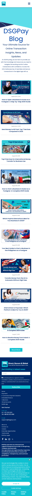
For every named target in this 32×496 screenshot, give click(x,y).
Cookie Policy (4, 493)
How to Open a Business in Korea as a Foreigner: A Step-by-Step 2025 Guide (16, 101)
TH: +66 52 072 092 (8, 414)
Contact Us (5, 427)
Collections (5, 400)
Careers (4, 429)
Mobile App (5, 404)
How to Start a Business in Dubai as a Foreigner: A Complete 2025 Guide (16, 190)
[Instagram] (9, 439)
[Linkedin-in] (6, 439)
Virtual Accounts (6, 402)
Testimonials (5, 433)
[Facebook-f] (3, 439)
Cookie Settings (16, 488)
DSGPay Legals (23, 493)
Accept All (16, 484)
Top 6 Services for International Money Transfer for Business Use (16, 160)
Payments (4, 393)
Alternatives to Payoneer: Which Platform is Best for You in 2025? (16, 309)
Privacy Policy (13, 493)
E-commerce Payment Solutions (11, 395)
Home (3, 391)
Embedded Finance (7, 398)
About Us (4, 424)
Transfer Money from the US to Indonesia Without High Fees (16, 279)
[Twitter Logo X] (12, 439)
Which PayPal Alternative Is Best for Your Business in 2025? (16, 220)
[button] (29, 460)
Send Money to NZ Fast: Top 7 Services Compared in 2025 (16, 130)
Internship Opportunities (9, 431)
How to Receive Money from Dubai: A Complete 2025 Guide (16, 339)
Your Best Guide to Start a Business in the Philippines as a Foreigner (16, 249)
